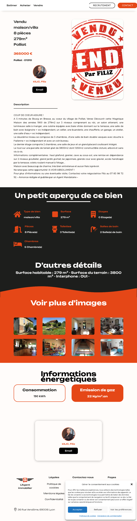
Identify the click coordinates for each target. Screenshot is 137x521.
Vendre (38, 5)
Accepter (77, 509)
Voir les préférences (121, 509)
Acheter (25, 5)
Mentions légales (53, 493)
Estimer (12, 5)
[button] (131, 484)
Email (39, 89)
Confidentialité (54, 499)
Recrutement (102, 5)
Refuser (98, 509)
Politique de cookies (87, 516)
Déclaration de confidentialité (109, 516)
